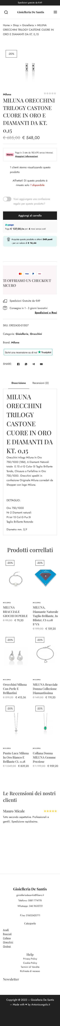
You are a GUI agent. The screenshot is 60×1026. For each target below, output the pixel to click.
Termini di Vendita (30, 967)
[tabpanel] (30, 462)
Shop (16, 25)
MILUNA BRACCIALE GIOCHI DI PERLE (15, 611)
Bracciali (7, 934)
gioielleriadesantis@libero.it (30, 895)
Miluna (7, 94)
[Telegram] (33, 364)
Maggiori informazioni (26, 156)
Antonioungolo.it (40, 1004)
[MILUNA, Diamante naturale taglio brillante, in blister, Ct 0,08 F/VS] (45, 579)
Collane (7, 938)
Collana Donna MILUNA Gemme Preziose (44, 757)
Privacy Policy (30, 958)
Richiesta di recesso (30, 971)
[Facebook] (18, 364)
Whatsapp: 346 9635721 (30, 906)
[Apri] (55, 12)
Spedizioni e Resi (46, 313)
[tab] (18, 383)
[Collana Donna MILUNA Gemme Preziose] (45, 724)
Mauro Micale (14, 811)
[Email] (41, 364)
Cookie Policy (30, 963)
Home (6, 25)
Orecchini (36, 334)
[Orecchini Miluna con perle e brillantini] (16, 656)
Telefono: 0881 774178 (30, 900)
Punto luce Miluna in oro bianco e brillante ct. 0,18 (16, 757)
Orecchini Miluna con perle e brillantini (15, 688)
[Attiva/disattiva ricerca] (6, 12)
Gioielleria (28, 25)
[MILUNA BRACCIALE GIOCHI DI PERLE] (16, 579)
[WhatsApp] (26, 364)
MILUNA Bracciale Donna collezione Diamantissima (45, 688)
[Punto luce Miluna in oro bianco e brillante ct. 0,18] (16, 724)
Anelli (6, 930)
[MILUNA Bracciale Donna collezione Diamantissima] (45, 656)
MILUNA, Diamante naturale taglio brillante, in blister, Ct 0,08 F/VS (45, 615)
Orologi (7, 946)
